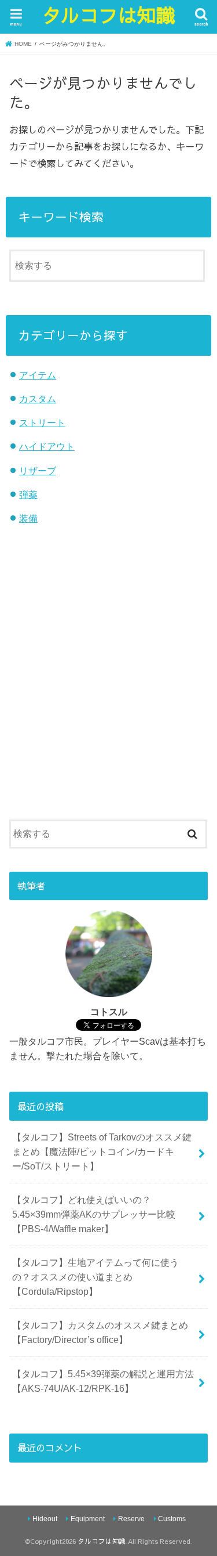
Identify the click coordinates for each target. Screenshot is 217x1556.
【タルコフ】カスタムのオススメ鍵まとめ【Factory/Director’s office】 (100, 1332)
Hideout (44, 1518)
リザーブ (37, 470)
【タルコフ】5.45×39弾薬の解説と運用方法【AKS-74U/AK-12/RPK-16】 (103, 1381)
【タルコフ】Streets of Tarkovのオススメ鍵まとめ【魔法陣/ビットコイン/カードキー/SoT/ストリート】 (102, 1151)
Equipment (88, 1518)
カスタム (37, 398)
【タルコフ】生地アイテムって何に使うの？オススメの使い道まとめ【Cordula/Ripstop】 (95, 1276)
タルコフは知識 (108, 15)
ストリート (42, 422)
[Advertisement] (108, 682)
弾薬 (28, 494)
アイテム (37, 375)
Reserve (131, 1518)
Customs (172, 1518)
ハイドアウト (47, 446)
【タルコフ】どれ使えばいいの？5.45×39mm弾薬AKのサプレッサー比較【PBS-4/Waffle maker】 (93, 1213)
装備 (28, 518)
